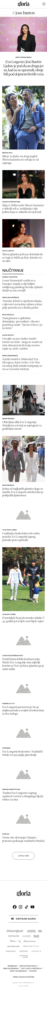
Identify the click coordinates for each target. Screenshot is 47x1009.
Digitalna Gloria (26, 918)
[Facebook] (14, 907)
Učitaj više (23, 855)
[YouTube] (32, 907)
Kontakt (33, 971)
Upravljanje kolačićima (23, 977)
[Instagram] (20, 907)
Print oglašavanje (18, 971)
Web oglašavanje (10, 968)
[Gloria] (23, 4)
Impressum (12, 966)
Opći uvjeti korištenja (31, 968)
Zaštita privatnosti (28, 966)
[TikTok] (26, 907)
